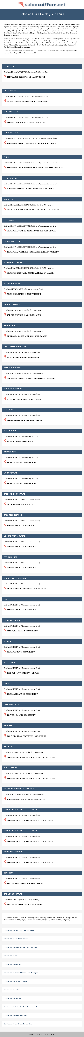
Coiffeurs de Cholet (12, 964)
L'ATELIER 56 (10, 91)
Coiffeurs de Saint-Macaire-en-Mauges (21, 973)
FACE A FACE (9, 325)
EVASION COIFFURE (13, 389)
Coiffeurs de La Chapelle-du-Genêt (19, 1024)
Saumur (26, 53)
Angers (16, 53)
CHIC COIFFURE (11, 178)
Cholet (21, 53)
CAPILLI (8, 683)
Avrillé (34, 53)
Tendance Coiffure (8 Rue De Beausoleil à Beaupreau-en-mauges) (58, 41)
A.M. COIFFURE (10, 768)
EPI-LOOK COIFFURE (13, 894)
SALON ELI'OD (10, 725)
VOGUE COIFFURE (12, 304)
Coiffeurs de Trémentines (15, 1015)
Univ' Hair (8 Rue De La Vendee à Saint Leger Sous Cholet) (50, 39)
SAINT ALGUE (10, 662)
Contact (52, 1034)
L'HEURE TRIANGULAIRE (14, 536)
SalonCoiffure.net (9, 24)
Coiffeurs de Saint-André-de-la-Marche (21, 1007)
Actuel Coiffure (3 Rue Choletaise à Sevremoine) (19, 43)
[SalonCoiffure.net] (42, 4)
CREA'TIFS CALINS (12, 704)
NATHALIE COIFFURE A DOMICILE (19, 789)
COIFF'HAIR (9, 66)
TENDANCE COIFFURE (13, 262)
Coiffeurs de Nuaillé (12, 998)
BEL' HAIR (8, 410)
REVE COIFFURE (11, 112)
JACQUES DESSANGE (13, 515)
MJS (5, 599)
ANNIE (7, 157)
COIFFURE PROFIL (12, 620)
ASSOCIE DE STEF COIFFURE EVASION (21, 810)
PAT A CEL (8, 747)
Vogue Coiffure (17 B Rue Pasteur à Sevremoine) (51, 43)
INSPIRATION (10, 431)
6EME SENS (8, 873)
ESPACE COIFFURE (12, 241)
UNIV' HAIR (9, 220)
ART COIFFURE (10, 557)
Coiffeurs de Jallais (12, 990)
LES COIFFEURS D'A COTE (15, 347)
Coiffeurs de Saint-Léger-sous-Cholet (20, 947)
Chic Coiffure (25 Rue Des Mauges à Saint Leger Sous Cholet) (33, 33)
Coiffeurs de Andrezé (13, 956)
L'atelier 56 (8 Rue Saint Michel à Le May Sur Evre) (30, 29)
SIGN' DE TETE (10, 452)
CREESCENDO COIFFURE (14, 494)
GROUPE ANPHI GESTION (15, 578)
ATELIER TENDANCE (13, 368)
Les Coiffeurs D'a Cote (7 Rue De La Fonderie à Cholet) (43, 45)
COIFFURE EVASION (13, 852)
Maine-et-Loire (16, 27)
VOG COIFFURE (10, 473)
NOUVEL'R (8, 199)
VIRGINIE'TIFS (11, 133)
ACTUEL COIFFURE (12, 283)
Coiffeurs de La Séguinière (15, 981)
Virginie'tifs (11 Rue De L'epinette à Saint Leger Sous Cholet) (27, 31)
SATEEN (7, 641)
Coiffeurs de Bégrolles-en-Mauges (19, 930)
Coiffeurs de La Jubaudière (16, 939)
